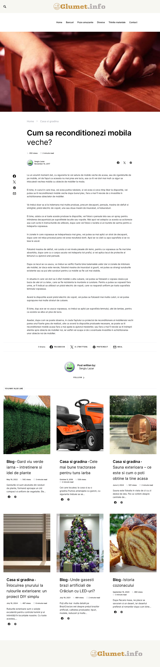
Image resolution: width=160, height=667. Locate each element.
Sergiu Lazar (39, 161)
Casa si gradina (49, 121)
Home (30, 121)
